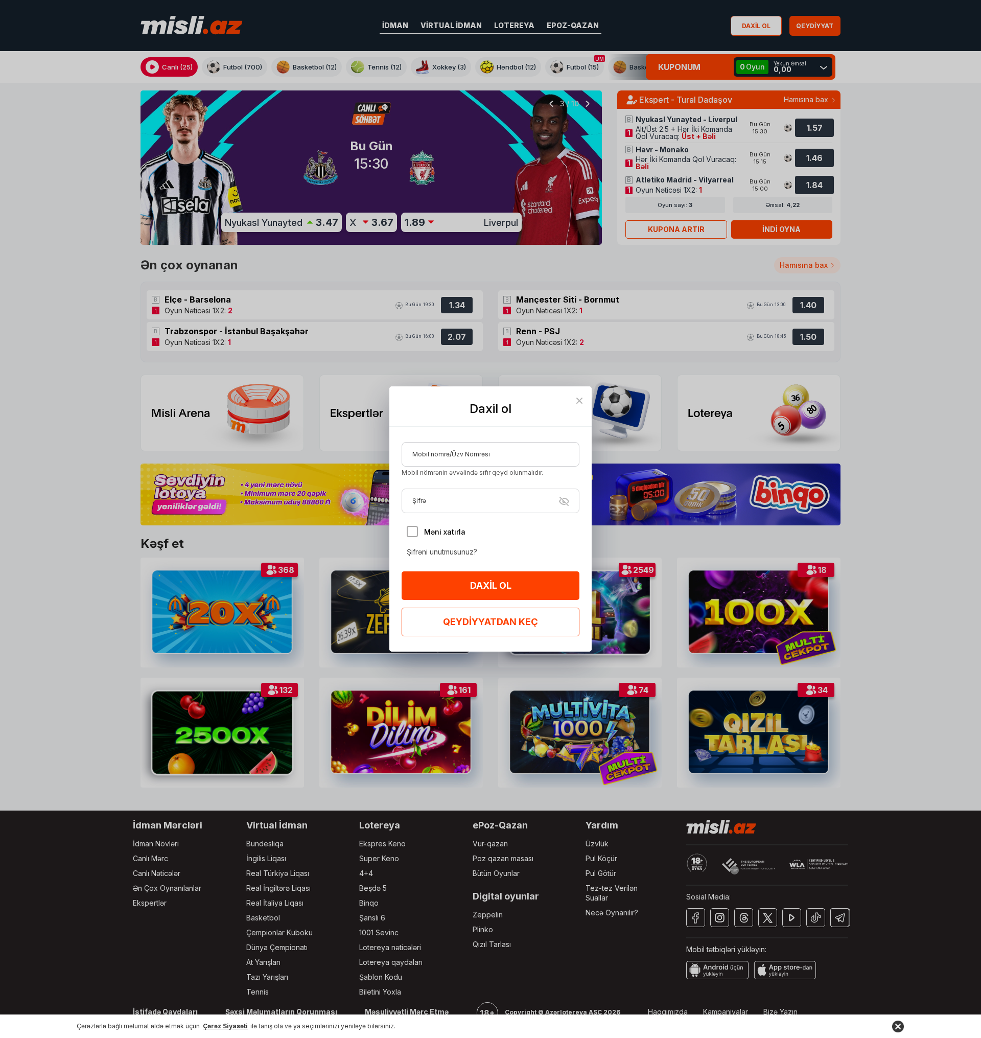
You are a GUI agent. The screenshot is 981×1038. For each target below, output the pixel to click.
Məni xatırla (444, 531)
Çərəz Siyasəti (225, 1026)
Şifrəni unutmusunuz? (442, 551)
